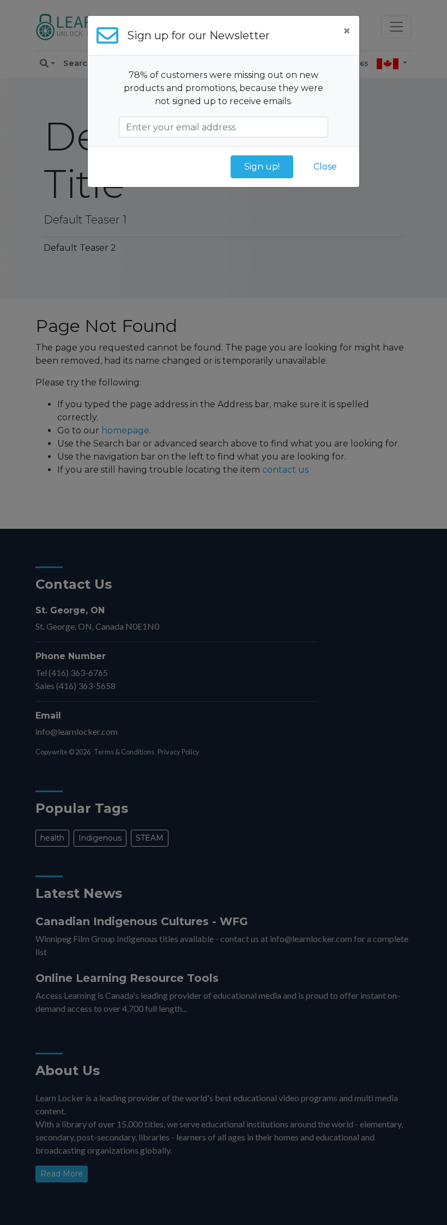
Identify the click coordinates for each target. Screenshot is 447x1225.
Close (325, 166)
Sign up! (262, 166)
